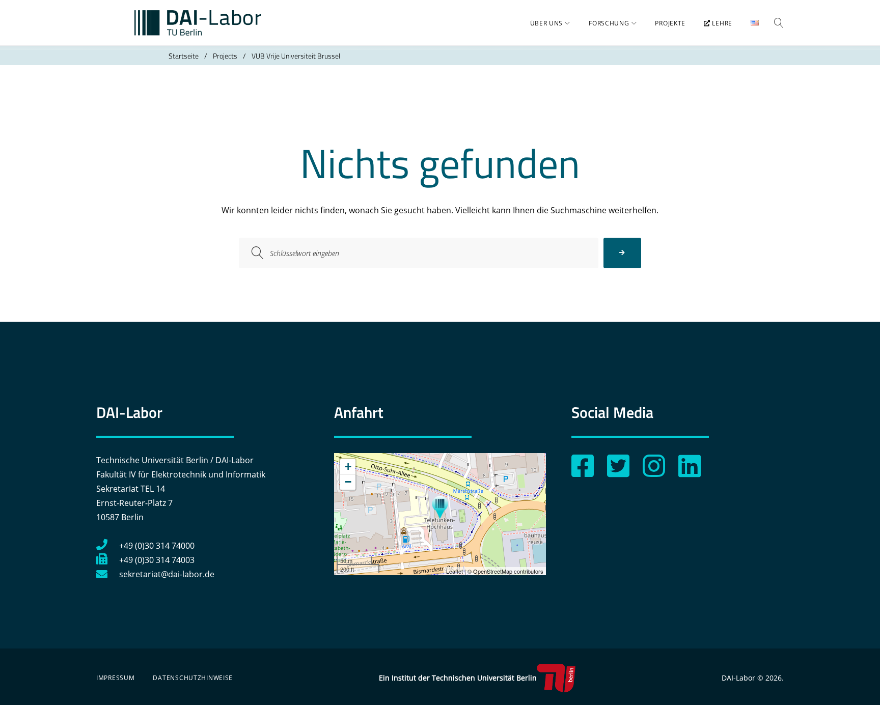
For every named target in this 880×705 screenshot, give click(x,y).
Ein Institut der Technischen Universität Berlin (458, 678)
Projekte (670, 23)
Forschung (609, 23)
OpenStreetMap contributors (508, 571)
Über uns (546, 23)
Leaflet (454, 571)
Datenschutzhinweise (193, 677)
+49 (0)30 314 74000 (157, 545)
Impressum (115, 677)
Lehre (721, 23)
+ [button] (348, 466)
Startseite (184, 55)
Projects (225, 55)
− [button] (348, 481)
